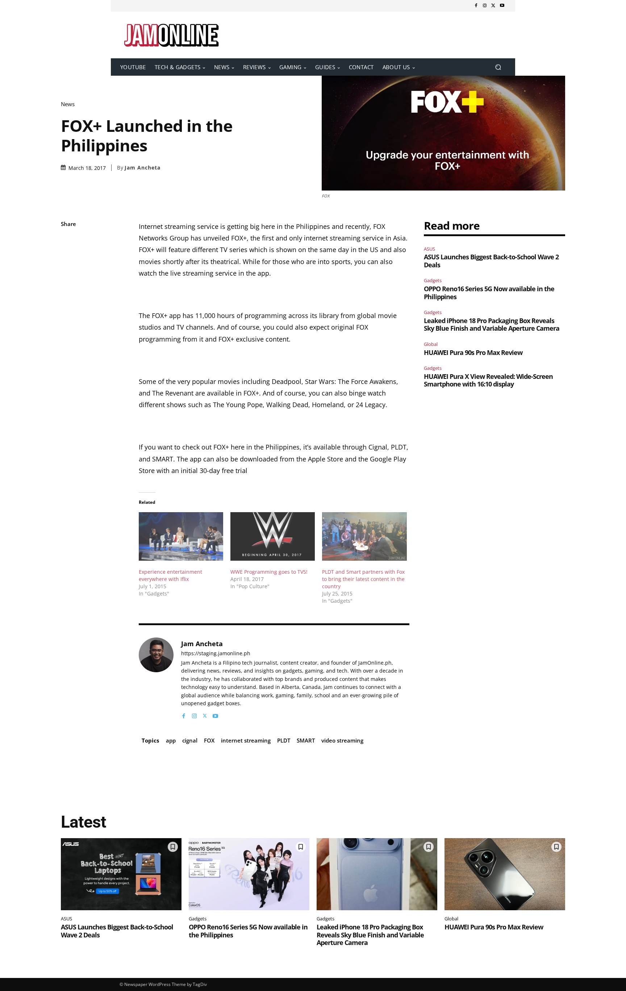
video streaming (342, 740)
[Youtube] (502, 5)
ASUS (429, 249)
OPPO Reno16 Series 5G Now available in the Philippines (489, 292)
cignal (189, 740)
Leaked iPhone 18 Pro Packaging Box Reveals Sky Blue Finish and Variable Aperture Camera (491, 324)
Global (431, 344)
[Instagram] (484, 5)
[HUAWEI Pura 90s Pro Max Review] (505, 874)
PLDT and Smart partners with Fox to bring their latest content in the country (363, 579)
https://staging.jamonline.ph (215, 654)
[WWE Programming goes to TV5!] (272, 536)
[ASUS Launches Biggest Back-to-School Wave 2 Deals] (121, 874)
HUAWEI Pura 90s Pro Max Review (473, 352)
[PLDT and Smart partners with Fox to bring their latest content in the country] (364, 536)
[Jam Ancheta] (156, 678)
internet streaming (246, 740)
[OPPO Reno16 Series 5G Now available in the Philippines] (249, 874)
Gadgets (433, 280)
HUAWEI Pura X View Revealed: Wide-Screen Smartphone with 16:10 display (488, 380)
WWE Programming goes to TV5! (269, 571)
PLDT (283, 740)
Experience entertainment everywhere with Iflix (170, 575)
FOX (209, 740)
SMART (306, 740)
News (68, 104)
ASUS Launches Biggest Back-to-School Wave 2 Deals (491, 260)
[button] (497, 67)
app (171, 740)
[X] (493, 5)
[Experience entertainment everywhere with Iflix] (181, 536)
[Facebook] (476, 5)
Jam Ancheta (142, 167)
